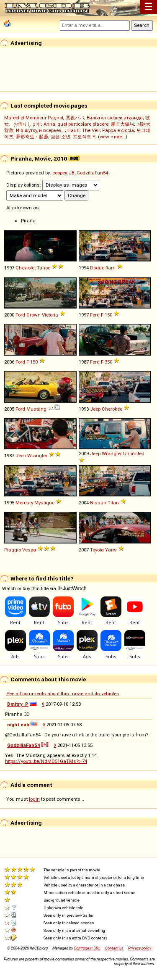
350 (108, 362)
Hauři (73, 130)
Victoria (50, 315)
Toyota (97, 550)
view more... (113, 137)
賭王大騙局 (122, 124)
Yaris (111, 550)
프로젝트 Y (84, 137)
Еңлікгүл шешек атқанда (115, 118)
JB (72, 173)
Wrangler (37, 456)
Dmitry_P (17, 704)
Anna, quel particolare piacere (76, 124)
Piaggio (12, 550)
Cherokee (112, 409)
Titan (113, 503)
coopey (59, 173)
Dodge (97, 268)
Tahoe (43, 268)
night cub (18, 725)
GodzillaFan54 (92, 173)
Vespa (29, 550)
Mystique (44, 503)
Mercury (24, 503)
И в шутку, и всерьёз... (40, 130)
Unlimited (133, 453)
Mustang (36, 409)
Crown (33, 315)
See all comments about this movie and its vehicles (62, 693)
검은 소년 (60, 137)
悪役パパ (75, 118)
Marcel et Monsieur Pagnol (33, 118)
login (34, 799)
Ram (111, 268)
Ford (20, 315)
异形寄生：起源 (32, 137)
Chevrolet (25, 268)
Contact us (114, 948)
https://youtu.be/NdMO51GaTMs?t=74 (46, 761)
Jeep (95, 409)
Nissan (98, 503)
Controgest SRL (87, 948)
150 (108, 315)
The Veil (91, 130)
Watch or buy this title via (29, 588)
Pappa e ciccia (118, 130)
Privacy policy (139, 948)
